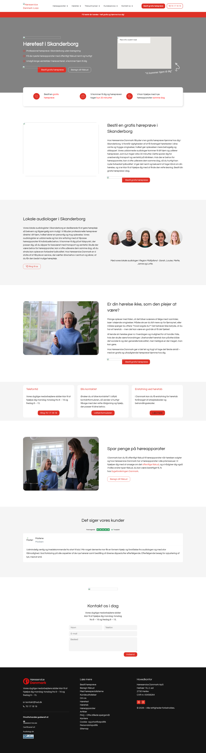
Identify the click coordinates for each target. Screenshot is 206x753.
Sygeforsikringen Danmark (124, 471)
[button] (157, 413)
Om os (83, 698)
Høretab (84, 705)
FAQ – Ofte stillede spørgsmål (95, 715)
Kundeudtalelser (88, 695)
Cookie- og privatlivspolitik (93, 722)
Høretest (84, 701)
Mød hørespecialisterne (92, 691)
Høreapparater (87, 708)
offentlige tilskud (150, 464)
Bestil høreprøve (88, 684)
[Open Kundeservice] (117, 6)
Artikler (83, 712)
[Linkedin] (143, 702)
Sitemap (84, 729)
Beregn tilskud (87, 688)
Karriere (84, 718)
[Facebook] (139, 702)
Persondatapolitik (89, 725)
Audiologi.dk (28, 732)
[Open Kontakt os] (132, 6)
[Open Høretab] (80, 6)
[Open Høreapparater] (67, 6)
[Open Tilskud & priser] (99, 6)
